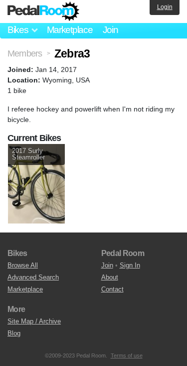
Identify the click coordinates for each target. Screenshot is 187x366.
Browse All (22, 265)
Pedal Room (43, 12)
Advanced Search (33, 277)
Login (165, 7)
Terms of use (127, 355)
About (109, 277)
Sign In (130, 265)
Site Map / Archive (34, 321)
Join (110, 29)
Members (24, 53)
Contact (112, 289)
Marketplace (70, 29)
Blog (13, 333)
